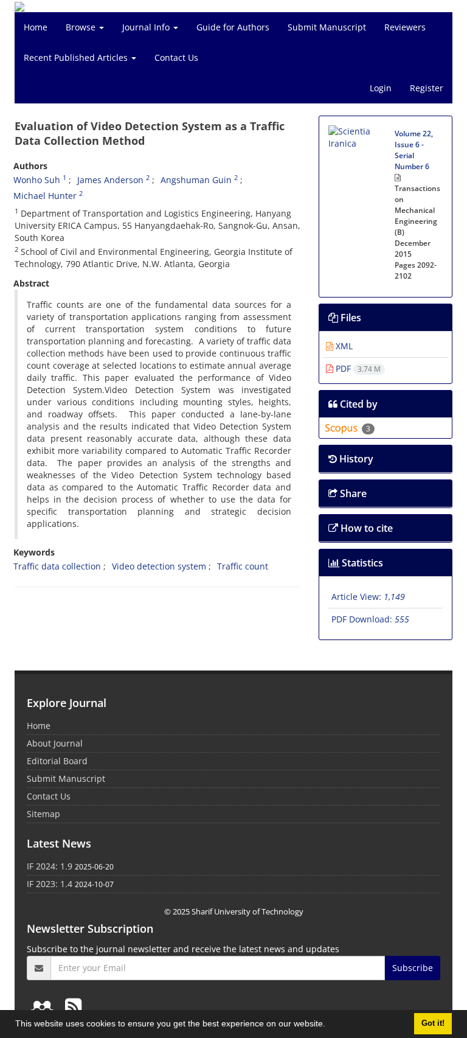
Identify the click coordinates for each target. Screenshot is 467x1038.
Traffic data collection (57, 566)
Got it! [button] (433, 1023)
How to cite (365, 528)
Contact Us (176, 57)
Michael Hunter (45, 195)
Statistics (361, 563)
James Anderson (110, 180)
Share (352, 493)
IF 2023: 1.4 (49, 884)
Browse (82, 27)
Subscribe (412, 968)
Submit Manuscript (327, 27)
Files (349, 317)
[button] (329, 1025)
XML (343, 346)
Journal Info (147, 27)
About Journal (55, 743)
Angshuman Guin (196, 180)
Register (426, 88)
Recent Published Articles (77, 57)
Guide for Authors (232, 27)
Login (381, 88)
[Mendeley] (44, 1006)
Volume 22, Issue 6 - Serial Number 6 (414, 150)
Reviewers (405, 27)
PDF (357, 368)
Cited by (357, 404)
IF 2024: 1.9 (49, 866)
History (355, 458)
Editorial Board (57, 761)
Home (35, 27)
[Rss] (73, 1006)
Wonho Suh (36, 180)
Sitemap (43, 814)
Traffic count (242, 566)
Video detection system (159, 566)
